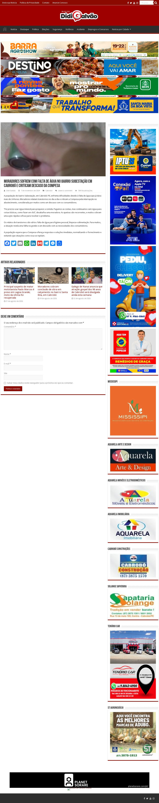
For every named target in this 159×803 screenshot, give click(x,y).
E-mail (7, 364)
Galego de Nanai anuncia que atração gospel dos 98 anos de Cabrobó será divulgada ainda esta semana (87, 290)
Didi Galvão (11, 191)
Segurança (57, 29)
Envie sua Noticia (9, 3)
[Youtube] (134, 3)
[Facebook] (128, 3)
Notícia (14, 29)
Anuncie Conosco (60, 3)
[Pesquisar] (156, 2)
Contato (45, 3)
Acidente (81, 29)
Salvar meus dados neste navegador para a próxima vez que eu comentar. (40, 383)
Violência (69, 29)
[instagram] (137, 3)
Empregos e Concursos (98, 29)
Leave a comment (65, 191)
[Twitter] (131, 3)
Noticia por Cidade (120, 29)
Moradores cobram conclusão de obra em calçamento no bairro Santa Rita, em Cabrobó (53, 290)
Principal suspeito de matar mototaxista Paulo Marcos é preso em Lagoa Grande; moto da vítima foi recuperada (19, 292)
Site (5, 373)
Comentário (10, 327)
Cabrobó (48, 191)
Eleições (45, 29)
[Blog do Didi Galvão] (79, 16)
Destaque (24, 29)
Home (5, 29)
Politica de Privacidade (29, 3)
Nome (7, 354)
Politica (35, 29)
